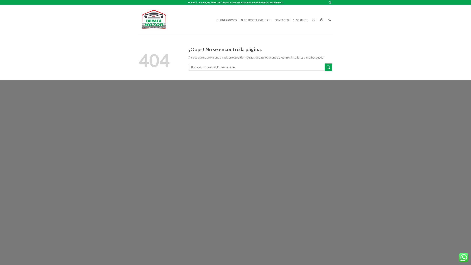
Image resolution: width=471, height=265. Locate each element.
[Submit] (328, 67)
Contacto (282, 20)
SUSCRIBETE (300, 20)
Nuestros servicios (254, 20)
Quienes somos (226, 20)
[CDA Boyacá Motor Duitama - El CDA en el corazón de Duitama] (155, 20)
